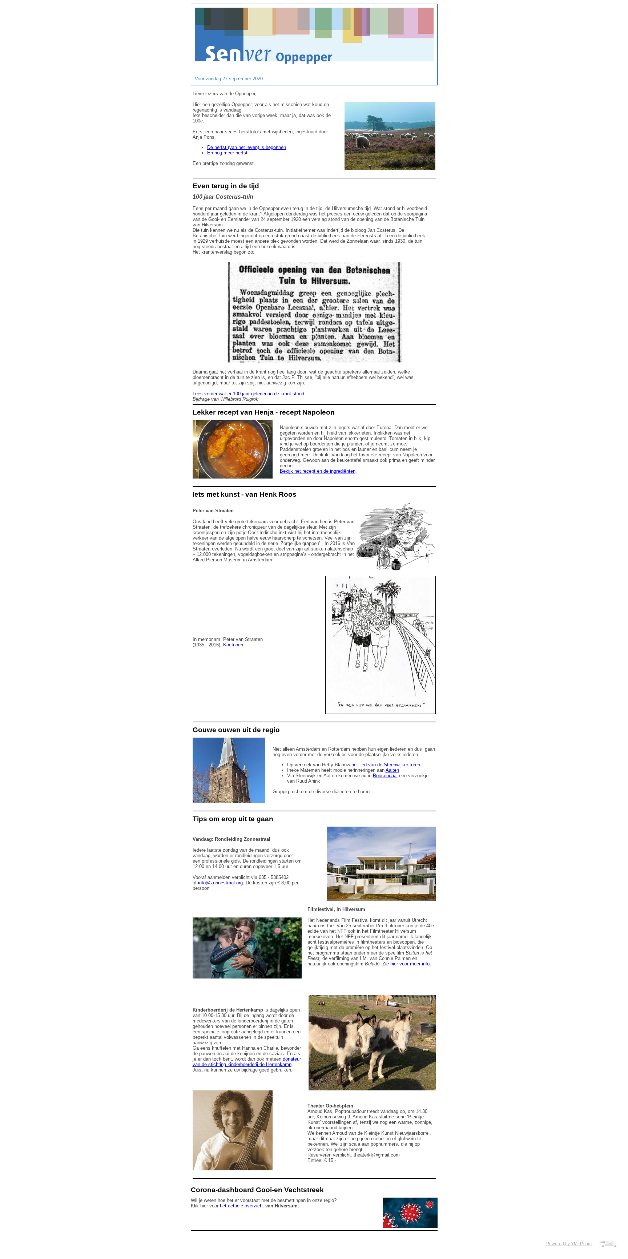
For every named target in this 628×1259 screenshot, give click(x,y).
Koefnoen (233, 644)
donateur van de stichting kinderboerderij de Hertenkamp (247, 1061)
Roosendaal (385, 775)
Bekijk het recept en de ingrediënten (317, 471)
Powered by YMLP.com (569, 1243)
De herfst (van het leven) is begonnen (246, 147)
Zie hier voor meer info (406, 964)
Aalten (392, 770)
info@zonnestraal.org (220, 882)
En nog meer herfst (227, 153)
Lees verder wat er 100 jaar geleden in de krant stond (248, 393)
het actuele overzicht (242, 1205)
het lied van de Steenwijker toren (385, 764)
